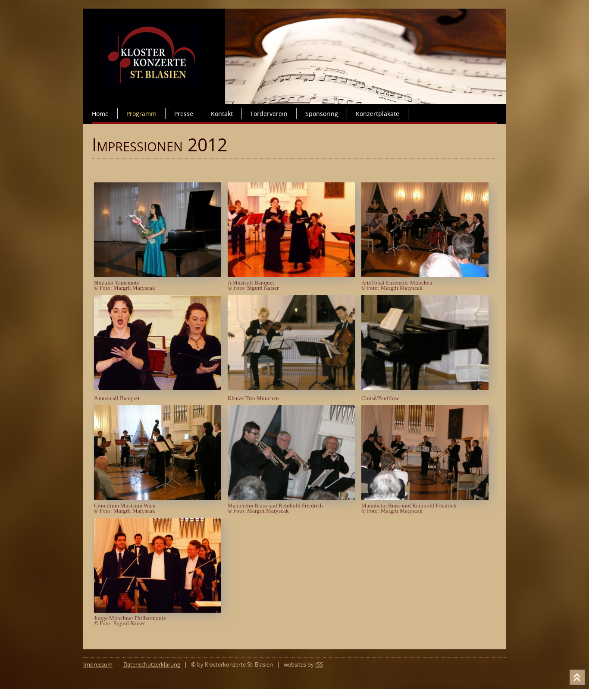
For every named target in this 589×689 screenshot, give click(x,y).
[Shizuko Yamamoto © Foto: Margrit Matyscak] (160, 275)
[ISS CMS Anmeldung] (94, 129)
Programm (141, 114)
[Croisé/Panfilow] (427, 387)
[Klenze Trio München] (293, 387)
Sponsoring (321, 114)
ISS (319, 664)
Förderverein (269, 114)
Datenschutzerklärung (151, 664)
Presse (183, 114)
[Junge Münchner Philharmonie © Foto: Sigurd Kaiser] (160, 610)
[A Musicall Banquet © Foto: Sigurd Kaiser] (293, 275)
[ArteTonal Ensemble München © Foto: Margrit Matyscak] (427, 275)
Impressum (98, 664)
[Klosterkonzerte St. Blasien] (294, 101)
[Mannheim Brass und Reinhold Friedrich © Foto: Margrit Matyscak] (293, 498)
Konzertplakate (377, 114)
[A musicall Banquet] (160, 387)
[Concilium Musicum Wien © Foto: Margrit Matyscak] (160, 498)
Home (100, 114)
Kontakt (222, 114)
